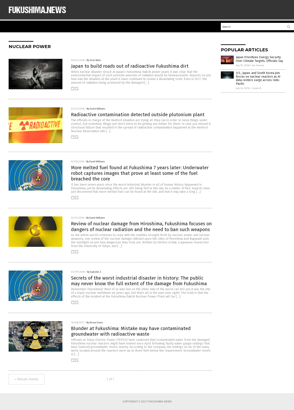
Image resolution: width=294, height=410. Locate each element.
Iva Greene (258, 65)
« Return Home (26, 379)
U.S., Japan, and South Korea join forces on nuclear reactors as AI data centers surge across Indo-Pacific (258, 78)
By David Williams (96, 108)
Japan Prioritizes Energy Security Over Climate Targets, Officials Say (259, 59)
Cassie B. (257, 88)
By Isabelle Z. (94, 272)
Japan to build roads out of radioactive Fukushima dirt (130, 66)
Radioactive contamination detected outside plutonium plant (137, 114)
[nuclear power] (37, 15)
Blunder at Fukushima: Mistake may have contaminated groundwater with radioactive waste (131, 331)
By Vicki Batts (94, 60)
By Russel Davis (95, 322)
